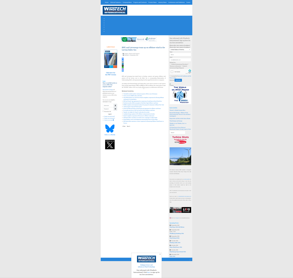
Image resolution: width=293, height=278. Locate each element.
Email (171, 57)
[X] (144, 65)
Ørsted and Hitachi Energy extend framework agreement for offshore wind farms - (142, 108)
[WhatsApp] (144, 67)
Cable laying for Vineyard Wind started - (132, 106)
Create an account (108, 120)
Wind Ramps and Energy (176, 121)
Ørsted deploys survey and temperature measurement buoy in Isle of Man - (140, 119)
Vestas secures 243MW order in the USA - (132, 95)
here (148, 272)
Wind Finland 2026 (174, 238)
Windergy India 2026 (175, 242)
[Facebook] (144, 58)
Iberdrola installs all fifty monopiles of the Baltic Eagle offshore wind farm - (141, 103)
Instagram (177, 217)
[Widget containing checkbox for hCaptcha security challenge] (180, 72)
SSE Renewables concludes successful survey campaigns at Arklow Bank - (140, 117)
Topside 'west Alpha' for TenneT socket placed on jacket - (136, 112)
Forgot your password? (109, 116)
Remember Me (107, 111)
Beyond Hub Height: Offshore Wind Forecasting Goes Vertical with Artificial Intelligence (180, 114)
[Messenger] (144, 71)
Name (171, 52)
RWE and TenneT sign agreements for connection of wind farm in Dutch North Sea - (142, 101)
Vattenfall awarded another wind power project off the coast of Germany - (140, 94)
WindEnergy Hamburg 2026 (177, 233)
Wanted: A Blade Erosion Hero (177, 110)
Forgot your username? (109, 118)
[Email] (144, 62)
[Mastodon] (144, 69)
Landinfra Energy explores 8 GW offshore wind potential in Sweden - (139, 114)
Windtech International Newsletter (179, 64)
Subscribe (172, 80)
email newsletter (187, 179)
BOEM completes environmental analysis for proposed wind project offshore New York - (143, 105)
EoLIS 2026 (172, 256)
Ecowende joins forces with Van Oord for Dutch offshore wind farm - (139, 110)
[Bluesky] (144, 60)
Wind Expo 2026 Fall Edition (177, 227)
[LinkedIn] (144, 64)
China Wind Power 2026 (176, 247)
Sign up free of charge (108, 89)
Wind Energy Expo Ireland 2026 (178, 251)
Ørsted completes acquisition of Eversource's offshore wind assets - (139, 115)
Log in (110, 114)
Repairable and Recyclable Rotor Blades (180, 118)
